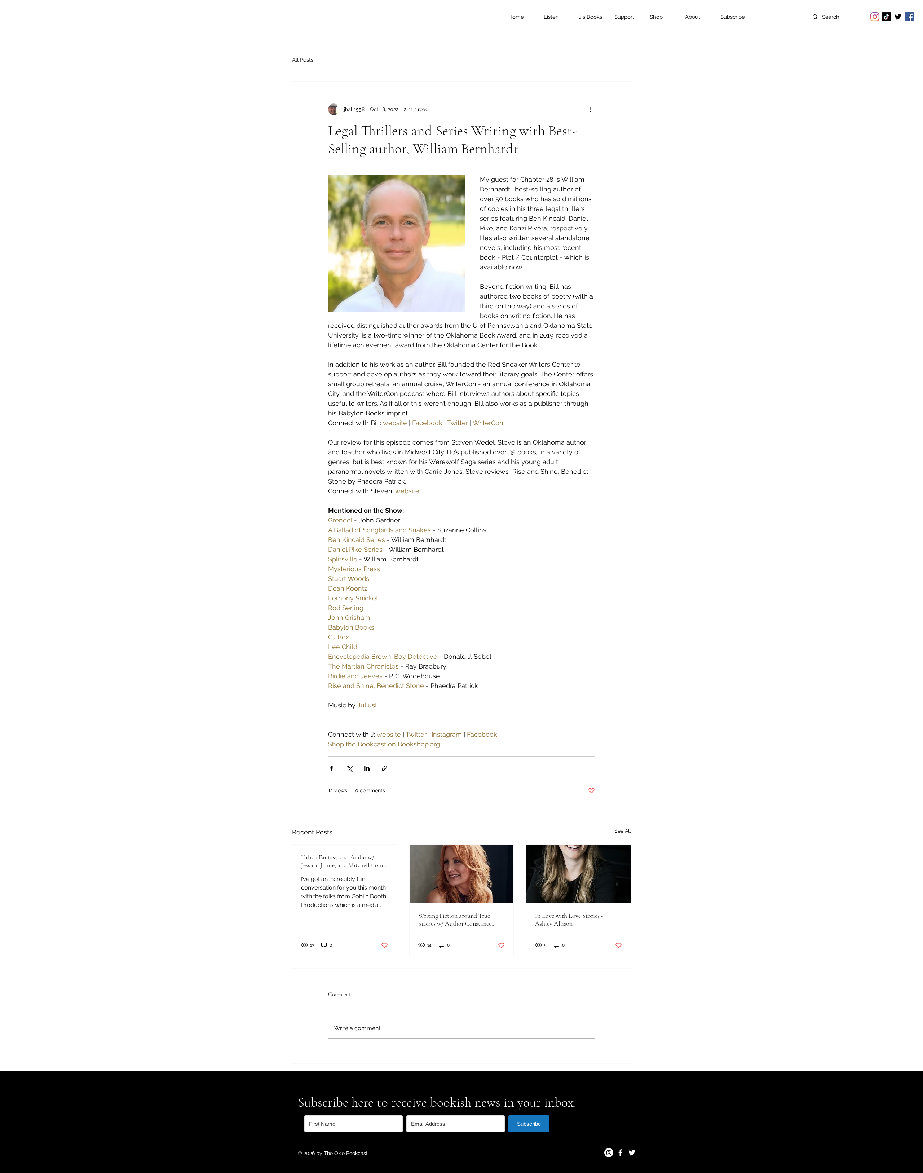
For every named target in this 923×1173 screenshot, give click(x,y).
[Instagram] (874, 16)
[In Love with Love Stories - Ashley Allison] (578, 874)
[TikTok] (886, 16)
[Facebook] (909, 16)
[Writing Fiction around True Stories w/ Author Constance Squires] (462, 874)
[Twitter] (897, 16)
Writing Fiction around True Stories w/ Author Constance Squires (454, 919)
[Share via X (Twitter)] (349, 768)
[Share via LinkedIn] (366, 768)
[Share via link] (384, 768)
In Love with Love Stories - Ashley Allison (569, 919)
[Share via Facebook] (331, 768)
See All (622, 831)
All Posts (302, 60)
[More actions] (590, 109)
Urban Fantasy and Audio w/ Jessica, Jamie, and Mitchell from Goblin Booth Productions (342, 861)
